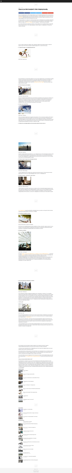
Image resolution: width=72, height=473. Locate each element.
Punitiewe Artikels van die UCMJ (27, 421)
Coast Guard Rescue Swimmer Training (28, 445)
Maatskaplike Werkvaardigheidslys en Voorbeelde (29, 438)
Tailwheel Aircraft (25, 395)
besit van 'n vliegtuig (29, 22)
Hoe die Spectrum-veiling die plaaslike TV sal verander (30, 416)
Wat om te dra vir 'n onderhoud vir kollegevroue (29, 427)
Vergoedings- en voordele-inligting (27, 409)
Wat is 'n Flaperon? (25, 370)
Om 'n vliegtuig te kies (21, 210)
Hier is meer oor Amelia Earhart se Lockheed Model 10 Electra (31, 377)
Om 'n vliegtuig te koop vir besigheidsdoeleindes (32, 356)
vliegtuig (23, 254)
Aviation (19, 7)
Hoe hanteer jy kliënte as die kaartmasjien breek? (29, 434)
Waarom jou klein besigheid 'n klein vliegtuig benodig (30, 392)
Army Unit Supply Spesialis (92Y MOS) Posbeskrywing (30, 423)
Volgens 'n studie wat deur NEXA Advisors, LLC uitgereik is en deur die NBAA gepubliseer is (35, 253)
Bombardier (20, 17)
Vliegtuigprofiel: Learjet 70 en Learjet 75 (28, 399)
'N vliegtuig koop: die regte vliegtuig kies (28, 381)
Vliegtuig (22, 7)
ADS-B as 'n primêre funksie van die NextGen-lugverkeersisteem (31, 388)
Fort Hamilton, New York (26, 452)
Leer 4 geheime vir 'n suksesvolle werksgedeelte (29, 456)
